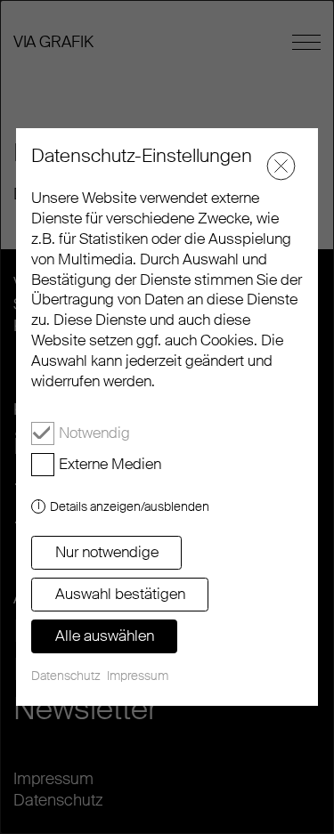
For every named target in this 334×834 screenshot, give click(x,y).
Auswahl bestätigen (120, 593)
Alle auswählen (104, 635)
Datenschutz (66, 676)
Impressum (137, 676)
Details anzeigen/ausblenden (129, 506)
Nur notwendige (107, 552)
